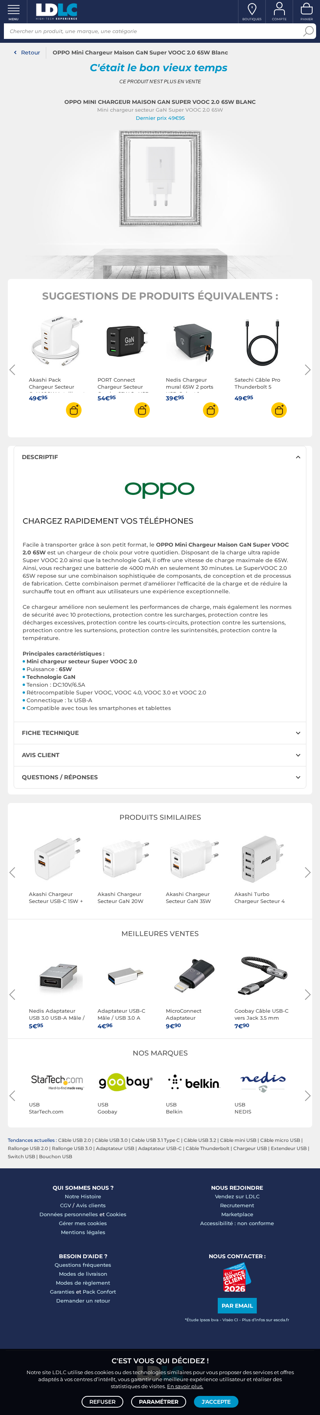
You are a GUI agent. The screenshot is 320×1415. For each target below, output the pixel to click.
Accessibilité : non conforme (237, 1223)
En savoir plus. (185, 1386)
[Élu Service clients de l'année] (237, 1289)
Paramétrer (158, 1401)
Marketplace (237, 1214)
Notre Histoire (83, 1196)
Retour (30, 52)
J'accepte (216, 1401)
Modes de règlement (83, 1283)
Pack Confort (99, 1292)
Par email (237, 1305)
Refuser (102, 1401)
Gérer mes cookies (83, 1223)
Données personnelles (68, 1214)
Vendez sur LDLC (237, 1196)
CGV (65, 1205)
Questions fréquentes (83, 1265)
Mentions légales (83, 1232)
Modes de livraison (83, 1274)
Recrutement (237, 1205)
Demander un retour (83, 1301)
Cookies (116, 1214)
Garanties (62, 1292)
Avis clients (91, 1205)
